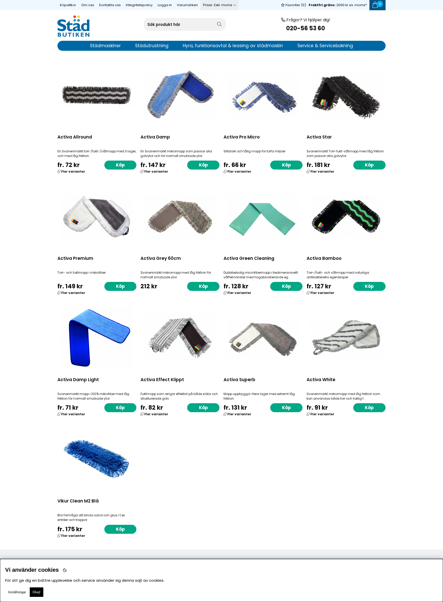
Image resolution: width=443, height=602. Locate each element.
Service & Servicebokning (325, 46)
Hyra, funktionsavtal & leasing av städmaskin (233, 46)
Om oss (87, 5)
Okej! (37, 592)
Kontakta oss (110, 5)
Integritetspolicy (139, 5)
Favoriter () (295, 5)
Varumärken (187, 5)
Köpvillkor (68, 5)
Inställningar (17, 592)
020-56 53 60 (305, 28)
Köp (120, 165)
